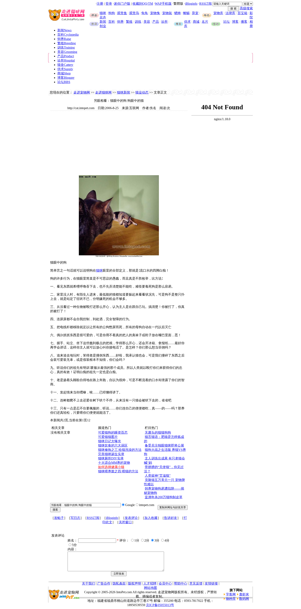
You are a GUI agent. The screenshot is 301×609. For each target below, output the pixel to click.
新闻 (103, 21)
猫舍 (65, 64)
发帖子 (59, 518)
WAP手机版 (163, 3)
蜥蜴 (186, 13)
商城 (196, 21)
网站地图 (150, 588)
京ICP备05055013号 (160, 605)
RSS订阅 (205, 3)
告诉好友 (170, 518)
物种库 (231, 598)
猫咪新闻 (123, 92)
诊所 (164, 21)
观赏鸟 (134, 13)
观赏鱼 (122, 13)
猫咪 (103, 13)
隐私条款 (119, 583)
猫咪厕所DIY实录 (111, 458)
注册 (100, 3)
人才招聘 (149, 583)
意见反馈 (196, 583)
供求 (187, 21)
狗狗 (111, 13)
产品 (155, 21)
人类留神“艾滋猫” (158, 475)
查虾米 (244, 594)
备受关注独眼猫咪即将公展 (164, 445)
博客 (235, 21)
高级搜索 (246, 8)
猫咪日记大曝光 (109, 441)
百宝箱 (242, 13)
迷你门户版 (122, 3)
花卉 (103, 17)
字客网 (231, 594)
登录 (108, 3)
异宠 (195, 13)
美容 (147, 21)
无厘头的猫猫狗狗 (158, 432)
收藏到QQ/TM (142, 3)
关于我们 (88, 583)
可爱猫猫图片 (108, 437)
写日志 (75, 518)
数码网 (244, 598)
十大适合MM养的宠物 (114, 462)
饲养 (120, 21)
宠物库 (218, 13)
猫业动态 (141, 92)
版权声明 (134, 583)
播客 (244, 21)
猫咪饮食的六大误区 (113, 445)
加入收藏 (150, 518)
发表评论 (131, 518)
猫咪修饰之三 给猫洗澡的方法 (119, 449)
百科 (111, 21)
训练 (138, 21)
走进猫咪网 (103, 92)
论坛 (226, 21)
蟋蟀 (177, 13)
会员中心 (165, 583)
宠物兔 (155, 13)
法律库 (230, 13)
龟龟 (144, 13)
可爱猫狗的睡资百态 (113, 432)
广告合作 (103, 583)
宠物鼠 (167, 13)
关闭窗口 (125, 522)
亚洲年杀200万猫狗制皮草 (163, 497)
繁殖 (129, 21)
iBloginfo (191, 3)
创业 (103, 26)
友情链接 (211, 583)
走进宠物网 (82, 92)
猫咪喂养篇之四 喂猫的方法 (118, 471)
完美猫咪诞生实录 (111, 454)
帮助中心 (180, 583)
